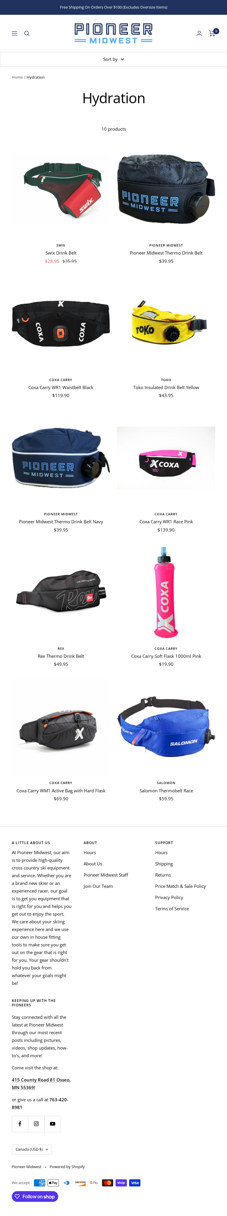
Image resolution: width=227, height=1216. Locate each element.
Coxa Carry (60, 380)
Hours (90, 852)
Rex (61, 648)
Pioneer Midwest (166, 245)
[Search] (27, 33)
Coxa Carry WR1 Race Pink (166, 521)
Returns (163, 875)
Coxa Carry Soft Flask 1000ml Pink (166, 656)
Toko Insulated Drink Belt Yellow (166, 387)
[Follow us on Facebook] (20, 1124)
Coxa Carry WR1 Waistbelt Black (60, 387)
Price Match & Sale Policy (180, 886)
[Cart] (212, 33)
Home (17, 77)
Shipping (164, 864)
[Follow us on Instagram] (36, 1124)
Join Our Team (98, 886)
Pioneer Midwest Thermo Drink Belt (166, 253)
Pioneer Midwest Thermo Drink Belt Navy (61, 521)
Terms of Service (172, 908)
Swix (60, 245)
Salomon (166, 783)
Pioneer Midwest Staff (106, 875)
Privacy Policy (169, 897)
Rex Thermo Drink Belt (61, 656)
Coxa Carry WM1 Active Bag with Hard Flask (61, 791)
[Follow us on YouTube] (52, 1124)
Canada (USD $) (29, 1149)
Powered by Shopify (67, 1166)
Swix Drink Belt (61, 253)
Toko (166, 380)
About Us (93, 864)
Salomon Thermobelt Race (166, 791)
